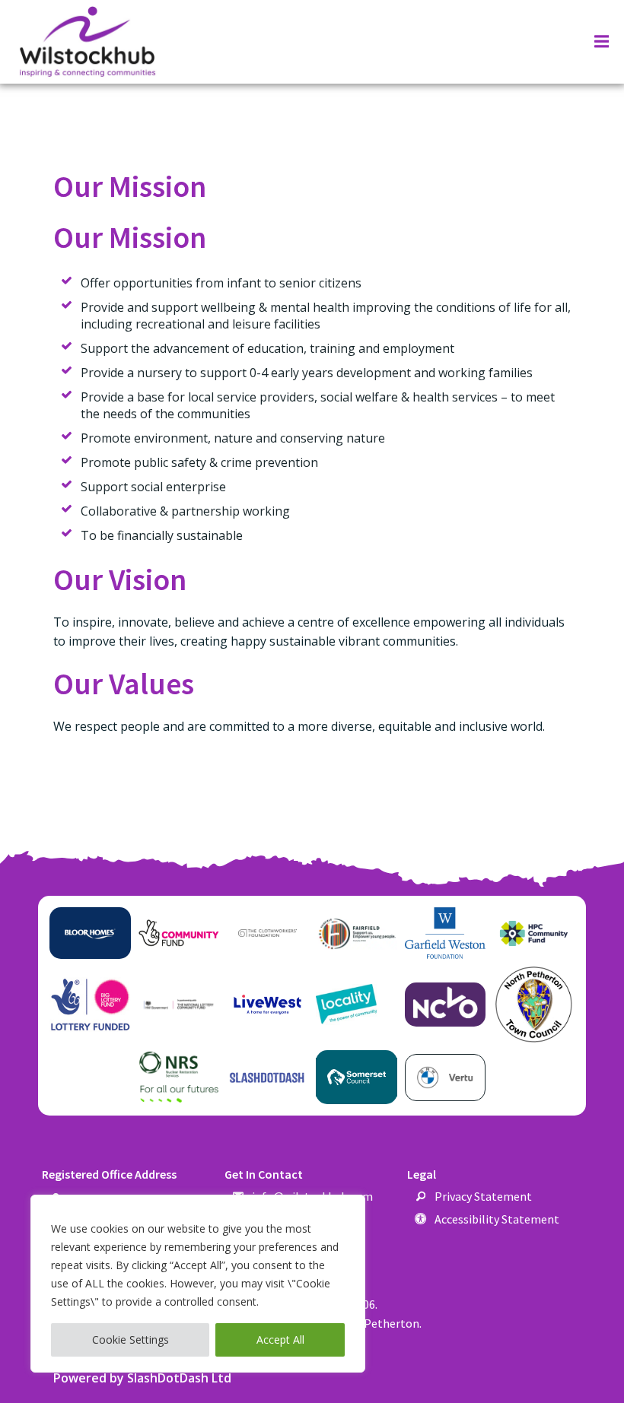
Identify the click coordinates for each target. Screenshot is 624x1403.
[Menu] (600, 42)
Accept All (280, 1339)
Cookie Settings (130, 1339)
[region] (197, 1284)
